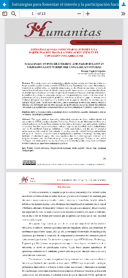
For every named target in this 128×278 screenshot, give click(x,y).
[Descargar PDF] (123, 4)
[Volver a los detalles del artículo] (4, 4)
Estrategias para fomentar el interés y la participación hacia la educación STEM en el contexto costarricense (70, 4)
